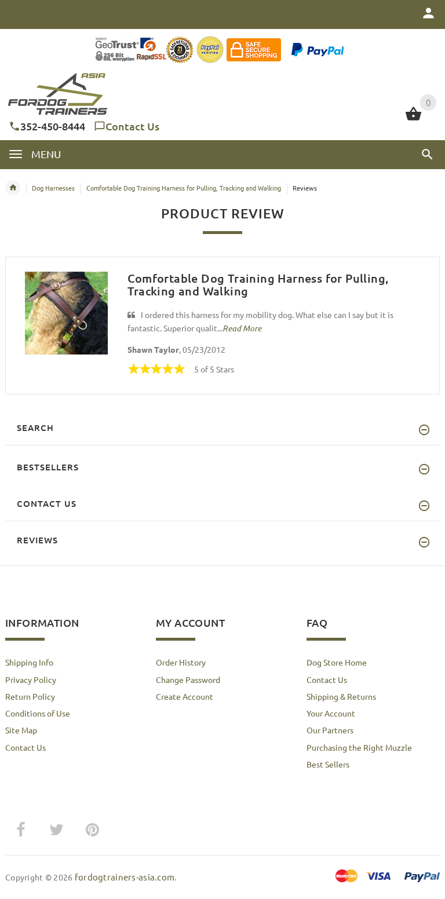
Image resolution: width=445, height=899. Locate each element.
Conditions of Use (37, 713)
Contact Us (132, 126)
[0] (413, 119)
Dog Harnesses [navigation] (53, 187)
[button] (427, 154)
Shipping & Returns (341, 696)
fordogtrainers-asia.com (124, 876)
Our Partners (330, 730)
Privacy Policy (30, 679)
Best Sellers (328, 764)
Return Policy (30, 696)
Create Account (184, 696)
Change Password (188, 679)
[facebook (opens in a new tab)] (20, 830)
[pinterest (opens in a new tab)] (92, 830)
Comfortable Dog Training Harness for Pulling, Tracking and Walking (258, 284)
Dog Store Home (337, 662)
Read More (241, 328)
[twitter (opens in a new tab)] (56, 830)
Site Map (21, 730)
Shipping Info (29, 662)
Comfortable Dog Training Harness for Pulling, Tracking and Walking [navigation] (183, 187)
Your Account (331, 713)
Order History (181, 662)
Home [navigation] (12, 187)
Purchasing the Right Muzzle (359, 747)
